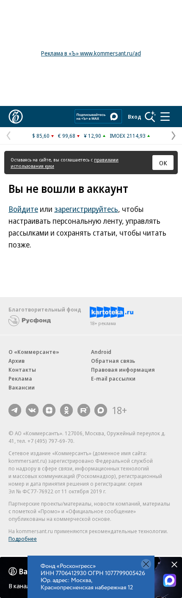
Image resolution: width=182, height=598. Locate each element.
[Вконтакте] (32, 410)
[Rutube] (83, 410)
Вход (134, 116)
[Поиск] (150, 116)
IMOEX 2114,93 (128, 135)
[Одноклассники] (66, 410)
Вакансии (21, 387)
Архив (16, 360)
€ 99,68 (66, 135)
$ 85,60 (41, 135)
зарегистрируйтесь (86, 209)
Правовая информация (123, 369)
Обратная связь (113, 360)
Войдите (23, 209)
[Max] (100, 410)
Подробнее (22, 538)
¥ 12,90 (92, 135)
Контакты (22, 369)
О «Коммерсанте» (33, 352)
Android (101, 352)
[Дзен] (49, 410)
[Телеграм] (14, 410)
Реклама (20, 378)
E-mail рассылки (113, 378)
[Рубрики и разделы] (165, 116)
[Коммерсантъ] (15, 116)
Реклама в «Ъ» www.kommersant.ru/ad (91, 53)
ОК (163, 163)
